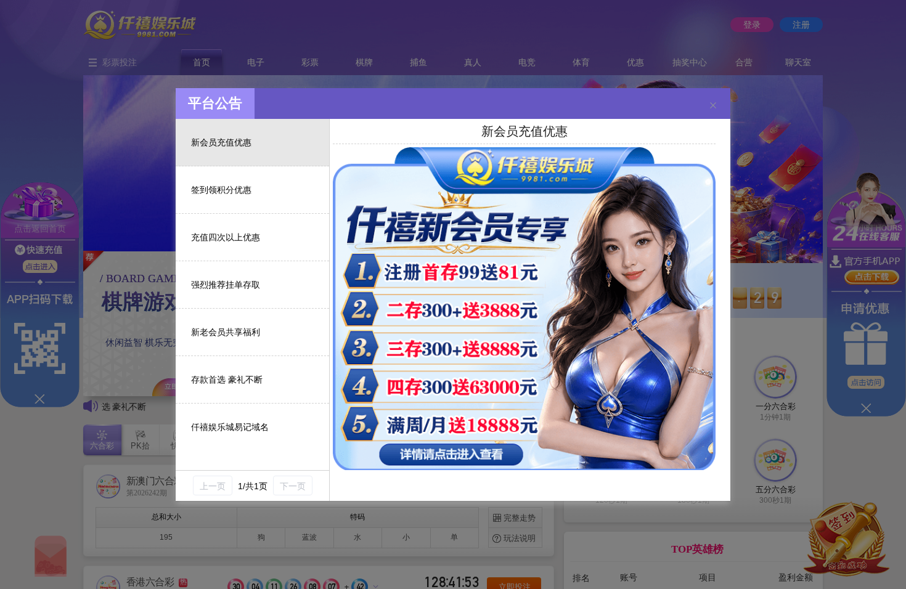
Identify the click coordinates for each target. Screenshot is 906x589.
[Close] (713, 105)
